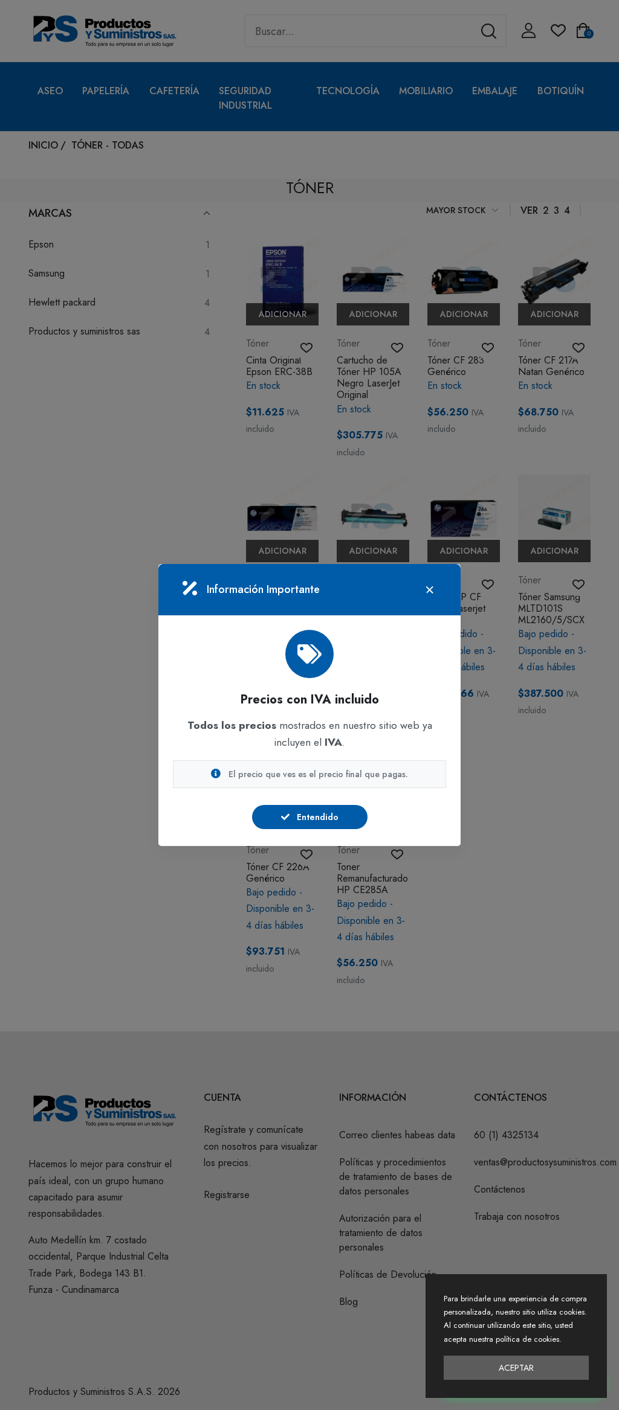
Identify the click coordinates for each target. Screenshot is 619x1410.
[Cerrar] (430, 590)
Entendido (316, 817)
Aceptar (516, 1368)
